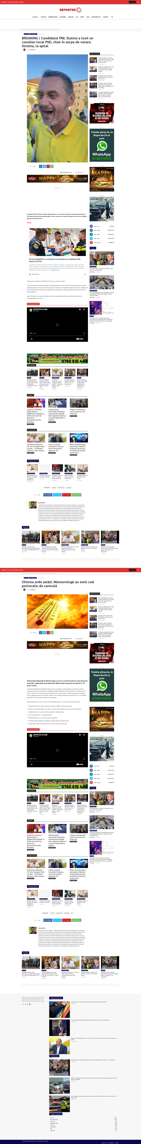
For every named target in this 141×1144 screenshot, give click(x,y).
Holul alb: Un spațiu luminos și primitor (44, 476)
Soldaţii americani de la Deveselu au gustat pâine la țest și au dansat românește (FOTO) (32, 382)
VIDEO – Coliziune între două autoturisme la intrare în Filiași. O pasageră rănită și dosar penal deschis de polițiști (94, 1078)
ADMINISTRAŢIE (52, 17)
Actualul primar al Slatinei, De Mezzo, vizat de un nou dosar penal (70, 382)
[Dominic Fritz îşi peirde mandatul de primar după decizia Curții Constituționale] (59, 1027)
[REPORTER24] (70, 9)
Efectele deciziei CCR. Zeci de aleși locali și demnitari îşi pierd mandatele (88, 1002)
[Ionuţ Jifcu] (24, 49)
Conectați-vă (111, 230)
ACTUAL (35, 17)
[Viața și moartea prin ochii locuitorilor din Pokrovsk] (79, 403)
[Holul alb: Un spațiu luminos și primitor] (44, 468)
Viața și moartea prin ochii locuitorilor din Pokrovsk (78, 412)
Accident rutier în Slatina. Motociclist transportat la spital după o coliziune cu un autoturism (82, 383)
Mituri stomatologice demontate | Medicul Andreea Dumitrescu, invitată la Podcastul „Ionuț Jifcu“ (78, 449)
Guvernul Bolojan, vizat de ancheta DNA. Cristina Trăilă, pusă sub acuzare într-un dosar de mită (44, 383)
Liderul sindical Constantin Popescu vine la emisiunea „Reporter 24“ (56, 448)
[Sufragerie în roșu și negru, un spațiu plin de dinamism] (57, 468)
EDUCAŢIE (71, 17)
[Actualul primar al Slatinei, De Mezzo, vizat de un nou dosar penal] (70, 372)
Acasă (23, 29)
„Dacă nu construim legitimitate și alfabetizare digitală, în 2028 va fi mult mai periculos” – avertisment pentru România (35, 416)
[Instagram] (25, 1004)
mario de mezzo (61, 487)
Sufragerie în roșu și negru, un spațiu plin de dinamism (57, 477)
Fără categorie (68, 377)
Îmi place (112, 226)
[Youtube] (30, 1004)
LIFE (77, 17)
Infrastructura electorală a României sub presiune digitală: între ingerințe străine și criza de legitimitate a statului (57, 415)
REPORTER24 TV (96, 17)
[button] (112, 17)
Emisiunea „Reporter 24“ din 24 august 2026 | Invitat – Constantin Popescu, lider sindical (57, 383)
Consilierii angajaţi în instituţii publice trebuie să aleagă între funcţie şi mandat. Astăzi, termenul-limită (106, 94)
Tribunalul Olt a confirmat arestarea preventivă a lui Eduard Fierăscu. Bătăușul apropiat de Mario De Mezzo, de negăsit (101, 319)
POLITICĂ (43, 17)
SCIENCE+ (106, 17)
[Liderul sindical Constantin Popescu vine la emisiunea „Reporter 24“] (57, 437)
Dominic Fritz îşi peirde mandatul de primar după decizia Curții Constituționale (90, 1020)
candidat (54, 487)
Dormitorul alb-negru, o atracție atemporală (69, 477)
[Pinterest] (48, 166)
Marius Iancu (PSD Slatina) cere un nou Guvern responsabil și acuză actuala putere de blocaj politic (93, 1039)
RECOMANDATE (55, 377)
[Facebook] (40, 166)
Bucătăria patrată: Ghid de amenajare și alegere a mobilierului (32, 478)
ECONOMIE (63, 17)
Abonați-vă (111, 242)
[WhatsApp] (52, 166)
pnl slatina (69, 487)
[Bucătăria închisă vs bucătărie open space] (82, 468)
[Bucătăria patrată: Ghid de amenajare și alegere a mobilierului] (32, 468)
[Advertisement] (70, 24)
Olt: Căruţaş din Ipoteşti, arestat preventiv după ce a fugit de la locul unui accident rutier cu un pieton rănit (94, 1097)
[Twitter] (44, 166)
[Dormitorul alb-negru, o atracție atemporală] (70, 468)
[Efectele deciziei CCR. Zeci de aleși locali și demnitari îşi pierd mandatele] (59, 1009)
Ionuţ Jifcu (32, 49)
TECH (87, 17)
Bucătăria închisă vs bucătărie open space (82, 477)
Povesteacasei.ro (33, 461)
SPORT (82, 17)
